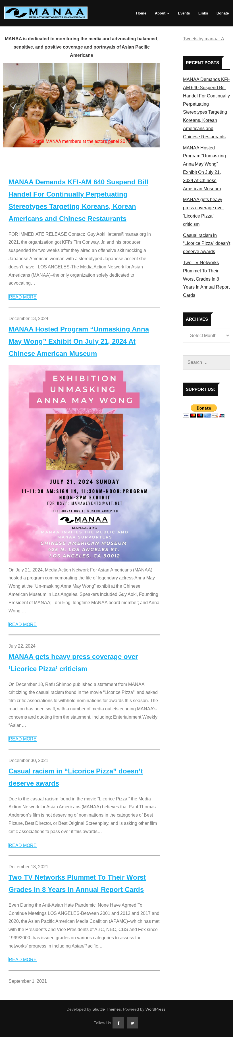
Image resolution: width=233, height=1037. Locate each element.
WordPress (155, 1009)
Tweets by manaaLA (203, 38)
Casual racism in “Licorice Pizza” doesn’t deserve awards (76, 777)
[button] (11, 105)
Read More (23, 297)
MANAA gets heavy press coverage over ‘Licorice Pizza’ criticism (73, 663)
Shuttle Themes (106, 1009)
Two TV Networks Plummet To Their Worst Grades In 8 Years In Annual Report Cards (77, 883)
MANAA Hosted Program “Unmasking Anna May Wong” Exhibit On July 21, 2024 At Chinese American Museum (79, 341)
